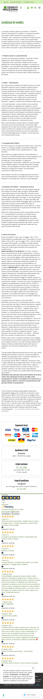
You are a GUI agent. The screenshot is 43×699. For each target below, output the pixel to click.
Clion (37, 685)
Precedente (6, 514)
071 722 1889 (21, 467)
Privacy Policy (17, 685)
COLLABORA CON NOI (28, 2)
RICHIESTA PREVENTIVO (16, 2)
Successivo (15, 514)
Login (6, 2)
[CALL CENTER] (21, 8)
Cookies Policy (8, 685)
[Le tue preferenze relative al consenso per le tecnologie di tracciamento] (3, 695)
